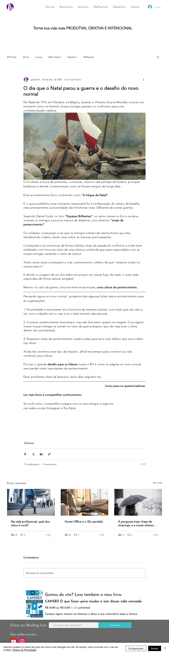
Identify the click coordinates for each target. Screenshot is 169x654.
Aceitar (154, 648)
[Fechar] (165, 648)
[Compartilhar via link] (49, 454)
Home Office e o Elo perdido (84, 521)
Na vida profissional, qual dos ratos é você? (30, 523)
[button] (157, 57)
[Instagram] (22, 641)
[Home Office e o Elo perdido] (84, 502)
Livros (38, 57)
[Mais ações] (144, 79)
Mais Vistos (55, 57)
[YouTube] (13, 641)
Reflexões (89, 57)
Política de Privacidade (24, 650)
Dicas (26, 57)
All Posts (11, 57)
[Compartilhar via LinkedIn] (41, 454)
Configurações (135, 648)
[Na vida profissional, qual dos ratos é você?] (31, 502)
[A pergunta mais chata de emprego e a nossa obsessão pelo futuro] (138, 502)
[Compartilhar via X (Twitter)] (33, 454)
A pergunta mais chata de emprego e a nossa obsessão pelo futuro (137, 523)
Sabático (72, 57)
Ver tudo (157, 482)
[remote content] (135, 408)
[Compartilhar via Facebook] (25, 454)
